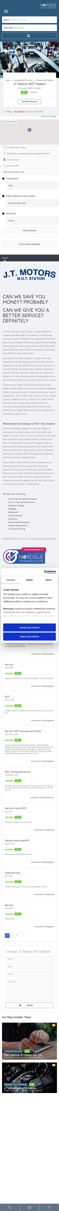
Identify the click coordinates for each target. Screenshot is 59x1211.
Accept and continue (29, 627)
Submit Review (30, 101)
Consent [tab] (10, 580)
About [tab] (48, 580)
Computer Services (13, 1051)
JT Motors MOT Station (20, 1088)
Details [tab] (29, 580)
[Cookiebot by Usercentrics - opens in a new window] (44, 572)
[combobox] (29, 28)
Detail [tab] (5, 258)
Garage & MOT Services (23, 80)
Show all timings (49, 116)
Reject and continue (29, 636)
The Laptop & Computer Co (22, 1054)
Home (8, 80)
